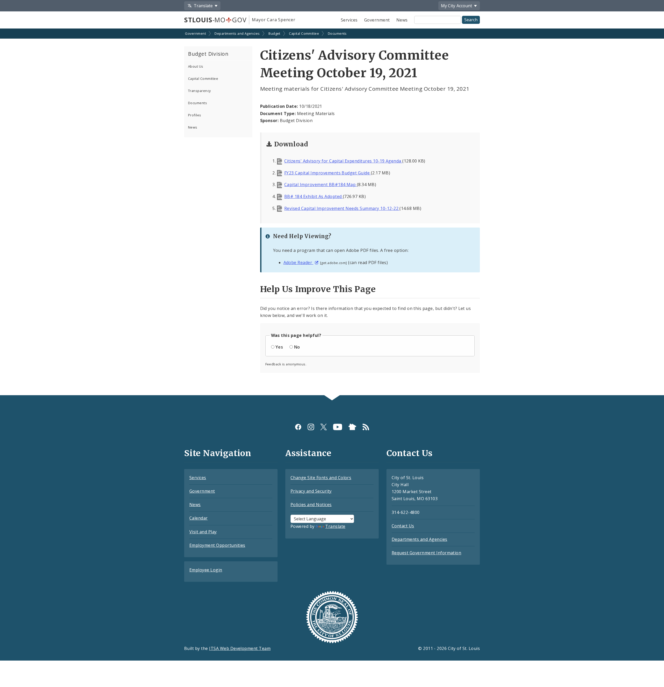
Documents (337, 33)
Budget (274, 33)
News (402, 20)
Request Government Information (426, 553)
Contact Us (403, 526)
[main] (332, 212)
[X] (323, 427)
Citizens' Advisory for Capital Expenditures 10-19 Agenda (343, 161)
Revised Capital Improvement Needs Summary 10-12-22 (341, 208)
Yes (279, 347)
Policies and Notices (311, 504)
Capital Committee (304, 33)
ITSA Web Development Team (240, 648)
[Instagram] (311, 427)
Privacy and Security (311, 491)
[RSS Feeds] (366, 427)
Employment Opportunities (217, 545)
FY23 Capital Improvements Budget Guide (327, 173)
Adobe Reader (298, 262)
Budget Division (208, 53)
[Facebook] (298, 427)
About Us (195, 66)
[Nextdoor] (352, 427)
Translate (335, 526)
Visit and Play (203, 532)
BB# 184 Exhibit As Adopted (313, 196)
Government (377, 20)
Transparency (199, 90)
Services (349, 20)
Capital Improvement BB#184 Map (320, 184)
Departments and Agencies (237, 33)
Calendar (198, 518)
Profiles (194, 115)
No (297, 347)
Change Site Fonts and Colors (320, 477)
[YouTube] (337, 427)
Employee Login (205, 570)
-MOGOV (215, 19)
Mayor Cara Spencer (273, 20)
